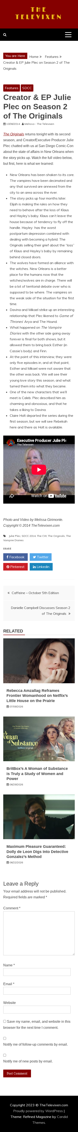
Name (9, 965)
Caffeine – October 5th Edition (35, 593)
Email (8, 984)
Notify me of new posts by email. (28, 1061)
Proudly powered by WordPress (38, 1111)
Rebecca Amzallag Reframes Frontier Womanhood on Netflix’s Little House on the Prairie (37, 695)
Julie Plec (14, 535)
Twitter (42, 557)
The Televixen (39, 13)
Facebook (16, 557)
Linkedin (42, 566)
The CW (42, 535)
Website (9, 1003)
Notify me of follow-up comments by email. (35, 1044)
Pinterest (16, 566)
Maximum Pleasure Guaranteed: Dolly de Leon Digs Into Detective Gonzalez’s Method (37, 851)
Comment (11, 908)
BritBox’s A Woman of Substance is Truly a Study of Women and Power (37, 773)
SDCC (27, 88)
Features (11, 88)
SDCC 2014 (29, 535)
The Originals (56, 535)
